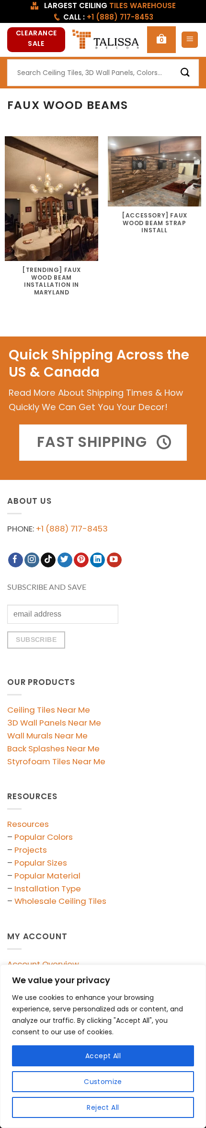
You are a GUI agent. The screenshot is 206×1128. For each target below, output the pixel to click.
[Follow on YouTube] (114, 560)
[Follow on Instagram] (31, 560)
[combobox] (103, 72)
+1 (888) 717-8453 (72, 528)
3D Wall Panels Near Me (54, 722)
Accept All (103, 1056)
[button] (161, 39)
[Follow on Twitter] (64, 560)
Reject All (103, 1107)
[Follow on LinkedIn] (97, 560)
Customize (103, 1081)
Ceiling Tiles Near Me (48, 710)
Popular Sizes (40, 862)
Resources (28, 824)
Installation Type (47, 888)
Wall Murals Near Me (47, 735)
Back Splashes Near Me (53, 748)
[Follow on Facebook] (15, 560)
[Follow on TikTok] (48, 560)
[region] (103, 1046)
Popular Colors (43, 837)
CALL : (108, 17)
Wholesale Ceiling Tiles (60, 901)
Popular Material (47, 875)
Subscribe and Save (46, 587)
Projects (30, 850)
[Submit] (185, 72)
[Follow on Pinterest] (81, 560)
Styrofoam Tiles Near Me (56, 761)
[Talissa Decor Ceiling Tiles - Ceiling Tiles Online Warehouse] (106, 39)
